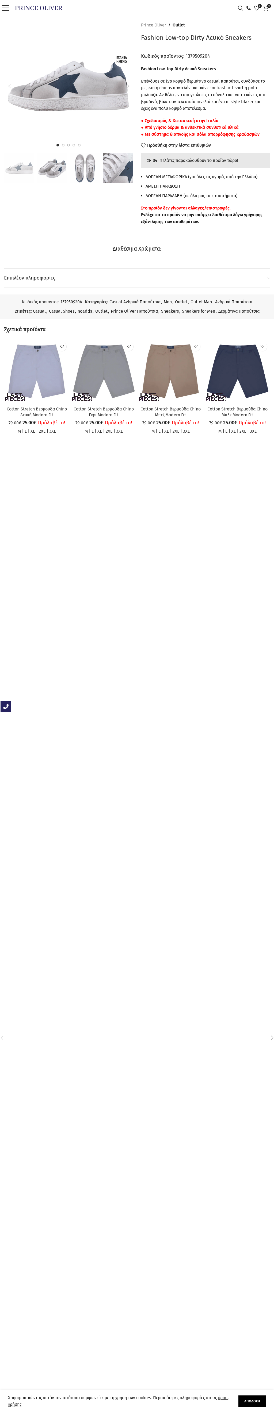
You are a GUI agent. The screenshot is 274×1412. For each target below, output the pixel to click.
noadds (85, 311)
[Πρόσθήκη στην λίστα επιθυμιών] (61, 346)
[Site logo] (39, 7)
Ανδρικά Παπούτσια (233, 301)
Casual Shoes (61, 311)
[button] (9, 86)
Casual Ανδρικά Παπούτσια (135, 301)
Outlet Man (201, 301)
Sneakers (170, 311)
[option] (57, 145)
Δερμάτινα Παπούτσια (239, 311)
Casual (39, 311)
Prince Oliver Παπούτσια (134, 311)
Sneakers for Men (198, 311)
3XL (52, 431)
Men (168, 301)
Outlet (179, 25)
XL (33, 431)
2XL (42, 431)
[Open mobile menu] (6, 8)
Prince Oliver (153, 25)
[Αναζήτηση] (242, 8)
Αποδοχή (252, 1401)
